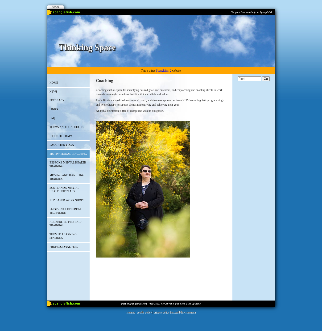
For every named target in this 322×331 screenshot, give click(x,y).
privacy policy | (162, 312)
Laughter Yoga (62, 144)
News (54, 91)
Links (54, 109)
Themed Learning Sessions (63, 236)
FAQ (52, 118)
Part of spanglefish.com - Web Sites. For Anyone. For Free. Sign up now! (161, 303)
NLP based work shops (67, 200)
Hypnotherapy (61, 136)
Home (54, 82)
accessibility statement (183, 312)
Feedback (57, 100)
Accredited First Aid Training (66, 223)
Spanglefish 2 (163, 70)
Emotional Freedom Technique (65, 211)
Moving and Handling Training (67, 177)
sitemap (130, 312)
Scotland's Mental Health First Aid (64, 189)
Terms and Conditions (67, 127)
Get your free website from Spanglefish (251, 12)
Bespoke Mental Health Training (68, 164)
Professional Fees (64, 247)
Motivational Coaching (68, 153)
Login (55, 7)
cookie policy (144, 312)
